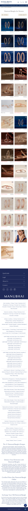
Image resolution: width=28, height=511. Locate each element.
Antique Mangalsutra (17, 320)
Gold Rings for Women (9, 370)
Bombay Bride (5, 422)
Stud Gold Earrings (18, 394)
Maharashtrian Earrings (9, 391)
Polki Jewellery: (6, 329)
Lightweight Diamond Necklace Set (14, 356)
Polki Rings (13, 329)
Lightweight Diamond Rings (14, 357)
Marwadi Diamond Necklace (14, 417)
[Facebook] (7, 289)
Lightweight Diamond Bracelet (14, 366)
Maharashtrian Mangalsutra (8, 378)
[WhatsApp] (18, 2)
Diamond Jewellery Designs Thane (14, 433)
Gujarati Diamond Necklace (14, 414)
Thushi (24, 306)
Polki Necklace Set (21, 329)
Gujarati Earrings (20, 391)
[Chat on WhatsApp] (25, 509)
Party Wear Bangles (19, 400)
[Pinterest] (15, 289)
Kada (14, 306)
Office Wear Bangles (9, 400)
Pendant (9, 306)
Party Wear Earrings (19, 389)
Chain (16, 303)
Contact (20, 440)
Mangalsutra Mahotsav (18, 429)
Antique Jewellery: (8, 318)
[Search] (23, 2)
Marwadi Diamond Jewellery (13, 416)
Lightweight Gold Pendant (14, 345)
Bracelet (4, 306)
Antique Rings (9, 320)
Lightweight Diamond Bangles (14, 365)
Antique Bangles (12, 324)
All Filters (5, 14)
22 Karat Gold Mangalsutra (14, 380)
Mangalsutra (6, 305)
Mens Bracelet (14, 308)
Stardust (6, 421)
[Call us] (21, 2)
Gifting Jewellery (10, 428)
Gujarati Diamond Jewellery (14, 412)
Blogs (7, 440)
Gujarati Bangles (20, 401)
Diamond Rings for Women (8, 371)
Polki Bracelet (22, 333)
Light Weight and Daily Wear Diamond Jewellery (14, 352)
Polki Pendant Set (6, 333)
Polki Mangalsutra (10, 331)
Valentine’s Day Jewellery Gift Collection (14, 431)
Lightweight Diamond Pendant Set (14, 361)
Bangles (23, 305)
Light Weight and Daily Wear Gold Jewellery (14, 336)
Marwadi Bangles (14, 403)
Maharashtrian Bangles (9, 401)
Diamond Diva (13, 421)
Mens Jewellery (19, 435)
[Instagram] (11, 289)
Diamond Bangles (7, 7)
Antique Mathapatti (14, 326)
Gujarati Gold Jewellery (20, 407)
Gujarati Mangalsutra (8, 386)
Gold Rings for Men (19, 370)
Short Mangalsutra (18, 384)
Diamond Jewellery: (8, 312)
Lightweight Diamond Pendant (14, 363)
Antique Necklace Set (19, 318)
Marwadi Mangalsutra (19, 386)
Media (11, 440)
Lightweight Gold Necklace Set (14, 340)
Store (15, 440)
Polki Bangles (15, 333)
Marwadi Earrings (9, 393)
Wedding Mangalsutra (21, 378)
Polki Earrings (18, 331)
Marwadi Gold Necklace (14, 410)
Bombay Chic (13, 422)
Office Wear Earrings (9, 389)
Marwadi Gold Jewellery (19, 408)
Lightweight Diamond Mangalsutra (14, 354)
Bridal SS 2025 (14, 424)
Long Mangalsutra (9, 384)
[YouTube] (4, 289)
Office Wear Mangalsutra (8, 382)
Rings (12, 303)
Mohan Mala (19, 306)
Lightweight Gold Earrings (20, 341)
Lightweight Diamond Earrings (14, 359)
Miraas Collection (21, 422)
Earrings (11, 305)
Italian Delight (20, 421)
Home (2, 7)
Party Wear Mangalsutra (20, 382)
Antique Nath (5, 324)
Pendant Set (17, 305)
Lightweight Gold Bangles (14, 347)
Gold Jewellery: (6, 303)
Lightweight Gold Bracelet (14, 349)
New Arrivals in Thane (10, 435)
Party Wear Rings (14, 375)
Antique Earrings (8, 322)
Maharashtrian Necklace (8, 407)
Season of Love (18, 428)
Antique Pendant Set (18, 322)
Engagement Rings (9, 373)
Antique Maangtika (22, 324)
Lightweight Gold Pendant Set (14, 343)
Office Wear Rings (19, 373)
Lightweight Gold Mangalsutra (14, 338)
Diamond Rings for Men (20, 371)
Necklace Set (22, 303)
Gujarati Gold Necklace (7, 408)
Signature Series (8, 429)
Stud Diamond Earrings (14, 396)
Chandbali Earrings (18, 393)
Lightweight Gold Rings (7, 341)
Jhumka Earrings (9, 394)
